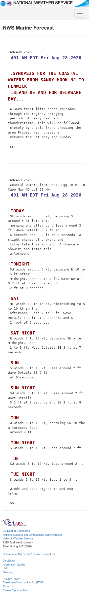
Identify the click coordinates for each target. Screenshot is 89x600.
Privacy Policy (11, 578)
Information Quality (14, 564)
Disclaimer (9, 560)
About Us (8, 586)
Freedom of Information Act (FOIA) (23, 582)
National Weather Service (18, 538)
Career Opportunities (15, 590)
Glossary (8, 572)
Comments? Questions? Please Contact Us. (29, 554)
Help (5, 568)
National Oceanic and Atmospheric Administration (32, 534)
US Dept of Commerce (16, 531)
